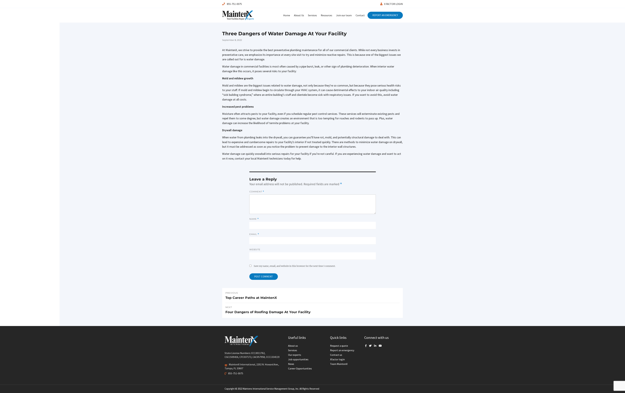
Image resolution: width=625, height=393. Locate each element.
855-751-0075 (234, 4)
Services (312, 15)
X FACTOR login (393, 4)
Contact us (336, 354)
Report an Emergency (385, 15)
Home (286, 15)
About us (293, 345)
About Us (299, 15)
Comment (256, 191)
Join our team (344, 15)
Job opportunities (298, 359)
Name (254, 219)
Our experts (294, 354)
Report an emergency (342, 350)
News (291, 364)
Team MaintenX (338, 364)
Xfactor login (337, 359)
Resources (326, 15)
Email (254, 234)
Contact (360, 15)
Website (254, 249)
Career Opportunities (300, 368)
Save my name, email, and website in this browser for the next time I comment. (294, 266)
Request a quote (339, 345)
